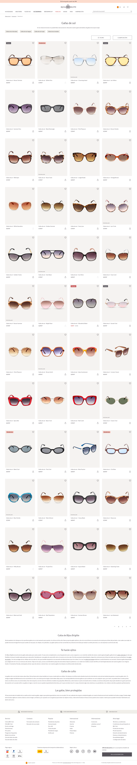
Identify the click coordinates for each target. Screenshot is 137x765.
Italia (71, 728)
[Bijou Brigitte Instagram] (77, 751)
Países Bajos (73, 730)
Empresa (93, 726)
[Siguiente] (130, 626)
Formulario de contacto (33, 721)
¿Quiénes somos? (96, 724)
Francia (72, 726)
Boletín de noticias (10, 735)
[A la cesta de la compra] (33, 83)
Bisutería (19, 11)
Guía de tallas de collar (11, 739)
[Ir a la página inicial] (68, 6)
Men (71, 11)
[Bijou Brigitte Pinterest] (89, 751)
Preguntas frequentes (11, 733)
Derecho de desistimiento (120, 733)
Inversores (94, 721)
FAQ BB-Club (9, 724)
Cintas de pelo (52, 728)
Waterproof (48, 11)
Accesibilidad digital (118, 737)
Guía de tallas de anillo (11, 737)
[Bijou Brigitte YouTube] (94, 751)
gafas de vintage (89, 659)
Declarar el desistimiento (119, 735)
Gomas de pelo (52, 724)
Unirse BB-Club (9, 721)
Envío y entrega (9, 726)
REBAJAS (58, 11)
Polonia (72, 733)
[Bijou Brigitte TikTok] (71, 751)
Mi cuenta (8, 730)
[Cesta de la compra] (131, 7)
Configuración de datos (119, 739)
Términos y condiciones (119, 721)
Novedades (9, 11)
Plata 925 (28, 11)
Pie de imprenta (117, 730)
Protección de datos (118, 728)
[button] (124, 7)
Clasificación (122, 37)
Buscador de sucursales (33, 724)
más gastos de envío (67, 762)
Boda (65, 11)
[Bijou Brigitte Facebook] (83, 751)
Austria (72, 724)
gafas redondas (121, 655)
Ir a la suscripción (117, 754)
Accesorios (37, 11)
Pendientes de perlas (54, 721)
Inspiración (79, 11)
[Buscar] (131, 11)
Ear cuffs (50, 726)
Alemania (72, 721)
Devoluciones (9, 728)
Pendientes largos (53, 730)
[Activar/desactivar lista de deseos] (33, 43)
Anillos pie (51, 733)
